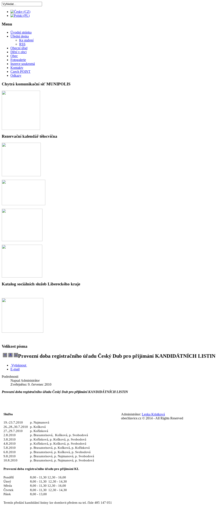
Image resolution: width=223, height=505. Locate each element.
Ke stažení (26, 40)
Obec (14, 56)
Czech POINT (20, 71)
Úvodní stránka (21, 32)
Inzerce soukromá (22, 64)
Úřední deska (19, 36)
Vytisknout (18, 365)
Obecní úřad (18, 48)
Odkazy (15, 75)
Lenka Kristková (153, 414)
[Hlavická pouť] (22, 240)
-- (16, 355)
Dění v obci (18, 52)
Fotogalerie (18, 60)
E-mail (15, 369)
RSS (22, 44)
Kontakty (16, 67)
